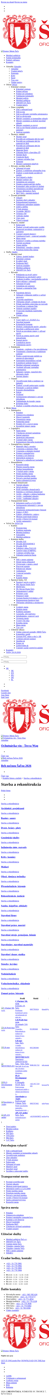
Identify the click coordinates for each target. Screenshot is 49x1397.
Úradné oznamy (12, 1229)
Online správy (16, 82)
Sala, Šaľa (20, 1047)
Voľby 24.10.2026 (13, 652)
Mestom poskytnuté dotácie (27, 517)
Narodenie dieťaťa (23, 293)
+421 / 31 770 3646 (23, 1304)
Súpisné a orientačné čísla (26, 288)
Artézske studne (22, 216)
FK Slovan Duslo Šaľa (25, 589)
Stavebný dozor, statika (13, 954)
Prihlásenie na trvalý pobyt (26, 275)
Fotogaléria (20, 535)
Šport (13, 78)
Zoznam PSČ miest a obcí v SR (28, 636)
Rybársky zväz (22, 593)
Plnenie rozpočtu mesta (25, 467)
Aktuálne (14, 69)
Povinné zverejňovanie (15, 1182)
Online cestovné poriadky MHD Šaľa (31, 632)
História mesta (21, 609)
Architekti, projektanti (12, 808)
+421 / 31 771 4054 (25, 1299)
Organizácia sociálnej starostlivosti (29, 189)
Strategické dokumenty (25, 437)
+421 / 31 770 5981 (14, 1263)
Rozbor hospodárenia (24, 469)
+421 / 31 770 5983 (14, 1268)
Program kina (21, 528)
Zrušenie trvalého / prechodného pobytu (32, 279)
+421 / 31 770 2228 (29, 1301)
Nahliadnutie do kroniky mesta (28, 401)
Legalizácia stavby (23, 342)
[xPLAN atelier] (8, 1117)
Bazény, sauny (8, 818)
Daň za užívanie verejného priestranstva (32, 114)
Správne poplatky (23, 132)
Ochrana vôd (21, 213)
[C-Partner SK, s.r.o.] (8, 1010)
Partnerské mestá (22, 422)
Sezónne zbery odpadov (25, 200)
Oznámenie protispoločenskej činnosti (31, 510)
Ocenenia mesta (22, 618)
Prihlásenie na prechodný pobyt (28, 277)
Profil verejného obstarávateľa (28, 489)
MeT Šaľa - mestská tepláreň (27, 193)
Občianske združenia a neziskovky (30, 602)
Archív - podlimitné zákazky (27, 496)
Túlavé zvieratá (22, 220)
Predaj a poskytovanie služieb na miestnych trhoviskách (29, 357)
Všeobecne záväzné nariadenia (28, 433)
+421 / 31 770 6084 (23, 1306)
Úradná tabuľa (17, 71)
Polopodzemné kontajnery (26, 202)
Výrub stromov (22, 209)
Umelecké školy (22, 157)
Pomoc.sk (20, 643)
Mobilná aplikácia (13, 55)
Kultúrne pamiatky (23, 612)
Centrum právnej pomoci (26, 639)
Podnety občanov (13, 60)
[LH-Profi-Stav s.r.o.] (8, 1030)
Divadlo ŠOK (21, 546)
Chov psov (20, 218)
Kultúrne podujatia (23, 530)
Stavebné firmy (9, 915)
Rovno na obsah (7, 2)
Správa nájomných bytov (26, 480)
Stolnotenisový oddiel (24, 591)
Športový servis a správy (26, 582)
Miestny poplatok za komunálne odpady (32, 118)
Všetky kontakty (12, 1310)
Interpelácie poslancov (25, 458)
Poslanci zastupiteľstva (25, 453)
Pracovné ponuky (23, 566)
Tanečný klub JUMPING (26, 550)
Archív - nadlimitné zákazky (27, 498)
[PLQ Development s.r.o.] (8, 1087)
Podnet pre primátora (24, 94)
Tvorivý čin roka (22, 621)
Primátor (19, 413)
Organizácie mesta (23, 419)
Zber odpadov (11, 1158)
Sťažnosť (19, 394)
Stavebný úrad (11, 1169)
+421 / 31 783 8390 (23, 1308)
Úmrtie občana (22, 315)
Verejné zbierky (22, 376)
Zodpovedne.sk (22, 645)
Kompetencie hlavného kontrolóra (29, 442)
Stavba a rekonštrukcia (33, 778)
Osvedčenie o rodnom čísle (27, 306)
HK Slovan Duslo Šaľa (25, 584)
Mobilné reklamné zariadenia (27, 365)
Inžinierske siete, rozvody (14, 847)
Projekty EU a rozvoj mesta (27, 424)
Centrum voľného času (25, 159)
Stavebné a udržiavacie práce (27, 329)
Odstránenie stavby (23, 345)
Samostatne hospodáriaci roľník (28, 360)
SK (12, 671)
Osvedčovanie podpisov (15, 1155)
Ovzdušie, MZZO (23, 211)
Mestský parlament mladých (27, 164)
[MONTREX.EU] (8, 1066)
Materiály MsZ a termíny (26, 446)
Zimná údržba (21, 245)
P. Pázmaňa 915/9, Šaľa (22, 1085)
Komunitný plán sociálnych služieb (30, 186)
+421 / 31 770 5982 (14, 1266)
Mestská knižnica (23, 532)
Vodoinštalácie (8, 974)
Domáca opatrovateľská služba (28, 184)
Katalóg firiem (22, 578)
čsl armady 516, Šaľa (21, 1029)
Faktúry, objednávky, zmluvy (27, 514)
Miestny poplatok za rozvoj (27, 125)
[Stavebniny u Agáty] (8, 1104)
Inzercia (19, 575)
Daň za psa (20, 112)
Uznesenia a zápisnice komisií (28, 451)
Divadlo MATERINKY (25, 544)
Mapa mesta (21, 238)
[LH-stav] (5, 1047)
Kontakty (9, 62)
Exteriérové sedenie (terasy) (27, 363)
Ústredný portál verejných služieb (29, 648)
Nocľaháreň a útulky (24, 177)
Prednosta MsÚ (22, 263)
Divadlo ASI (21, 541)
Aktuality (17, 66)
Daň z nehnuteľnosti (24, 109)
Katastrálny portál (23, 634)
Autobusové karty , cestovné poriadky (31, 236)
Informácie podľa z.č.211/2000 (28, 503)
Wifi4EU (9, 1253)
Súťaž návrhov (22, 487)
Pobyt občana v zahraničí (26, 281)
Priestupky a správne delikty (27, 388)
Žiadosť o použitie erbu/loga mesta (30, 406)
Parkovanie (20, 225)
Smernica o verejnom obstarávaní (29, 492)
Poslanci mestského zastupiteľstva (19, 1217)
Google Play (11, 1361)
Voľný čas (19, 523)
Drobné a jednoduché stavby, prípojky (31, 327)
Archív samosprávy (24, 521)
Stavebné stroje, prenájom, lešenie (18, 935)
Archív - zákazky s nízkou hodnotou (30, 494)
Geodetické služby (10, 837)
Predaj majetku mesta (24, 474)
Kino (13, 76)
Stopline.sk (20, 641)
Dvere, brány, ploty (11, 828)
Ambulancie (21, 571)
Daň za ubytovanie (23, 116)
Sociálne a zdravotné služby (17, 1171)
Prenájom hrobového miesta (27, 250)
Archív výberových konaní (26, 519)
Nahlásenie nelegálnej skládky (28, 204)
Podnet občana (22, 91)
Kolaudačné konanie (24, 324)
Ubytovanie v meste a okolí (27, 564)
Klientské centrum (23, 89)
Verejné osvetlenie (23, 243)
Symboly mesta (22, 607)
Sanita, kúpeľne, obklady (14, 905)
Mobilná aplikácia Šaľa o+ (16, 1239)
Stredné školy (21, 155)
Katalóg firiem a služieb (12, 778)
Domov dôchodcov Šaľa (26, 191)
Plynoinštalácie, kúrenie (13, 886)
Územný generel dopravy (26, 234)
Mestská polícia (22, 98)
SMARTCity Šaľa (23, 103)
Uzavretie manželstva (24, 299)
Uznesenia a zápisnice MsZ (27, 449)
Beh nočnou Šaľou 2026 (16, 765)
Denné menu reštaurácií (25, 562)
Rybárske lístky (22, 403)
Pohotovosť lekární (23, 569)
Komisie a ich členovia (25, 455)
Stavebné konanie (23, 322)
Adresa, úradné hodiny (25, 256)
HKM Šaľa (20, 587)
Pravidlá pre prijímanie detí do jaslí (30, 139)
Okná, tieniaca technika (13, 876)
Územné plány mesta (24, 440)
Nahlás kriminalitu (13, 58)
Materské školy (22, 150)
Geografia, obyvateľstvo (25, 614)
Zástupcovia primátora (25, 415)
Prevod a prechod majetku (26, 478)
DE (12, 677)
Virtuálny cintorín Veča (15, 1248)
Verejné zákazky (22, 485)
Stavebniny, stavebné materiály (17, 944)
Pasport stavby (22, 340)
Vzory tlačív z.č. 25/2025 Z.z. (28, 320)
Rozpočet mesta (22, 465)
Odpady (19, 198)
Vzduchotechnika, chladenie (15, 983)
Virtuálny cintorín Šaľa (15, 1246)
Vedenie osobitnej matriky (26, 308)
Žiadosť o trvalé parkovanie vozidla (30, 227)
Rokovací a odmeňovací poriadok (29, 460)
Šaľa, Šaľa (21, 1116)
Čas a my (14, 80)
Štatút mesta (21, 431)
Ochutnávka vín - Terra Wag (19, 745)
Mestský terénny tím (24, 180)
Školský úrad (21, 137)
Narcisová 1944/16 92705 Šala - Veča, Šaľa (22, 1065)
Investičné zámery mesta (25, 426)
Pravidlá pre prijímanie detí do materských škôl (28, 142)
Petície (18, 392)
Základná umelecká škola (26, 555)
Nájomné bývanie (23, 168)
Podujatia (14, 73)
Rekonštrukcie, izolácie (12, 896)
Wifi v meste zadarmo (24, 560)
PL (12, 680)
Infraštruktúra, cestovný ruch (27, 616)
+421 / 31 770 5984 (14, 1270)
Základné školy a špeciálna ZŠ (28, 152)
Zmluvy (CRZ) (22, 512)
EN (12, 673)
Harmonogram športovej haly (27, 600)
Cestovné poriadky (23, 573)
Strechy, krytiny (9, 964)
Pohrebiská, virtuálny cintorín (27, 247)
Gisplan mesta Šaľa (13, 1244)
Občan (14, 85)
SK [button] (7, 668)
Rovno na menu (20, 2)
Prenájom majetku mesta (25, 476)
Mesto (13, 408)
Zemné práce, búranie (12, 993)
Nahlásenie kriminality (25, 96)
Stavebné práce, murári (13, 925)
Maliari (5, 866)
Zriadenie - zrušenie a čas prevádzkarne (31, 349)
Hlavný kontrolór (23, 417)
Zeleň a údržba (22, 207)
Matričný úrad (11, 1167)
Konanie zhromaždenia (25, 390)
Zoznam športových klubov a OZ (29, 598)
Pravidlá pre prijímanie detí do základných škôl (28, 147)
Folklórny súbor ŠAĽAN (26, 548)
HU (12, 675)
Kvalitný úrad (21, 261)
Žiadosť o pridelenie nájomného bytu (30, 171)
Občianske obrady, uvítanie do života (30, 302)
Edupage (19, 161)
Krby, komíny (8, 857)
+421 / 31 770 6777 (28, 1297)
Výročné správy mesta (25, 471)
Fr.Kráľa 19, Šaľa (21, 1009)
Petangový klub (22, 596)
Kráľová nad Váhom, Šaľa (22, 1103)
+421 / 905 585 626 (29, 1294)
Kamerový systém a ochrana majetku (30, 241)
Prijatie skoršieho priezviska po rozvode (32, 304)
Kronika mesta (22, 623)
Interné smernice (22, 435)
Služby (15, 252)
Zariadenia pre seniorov (25, 182)
